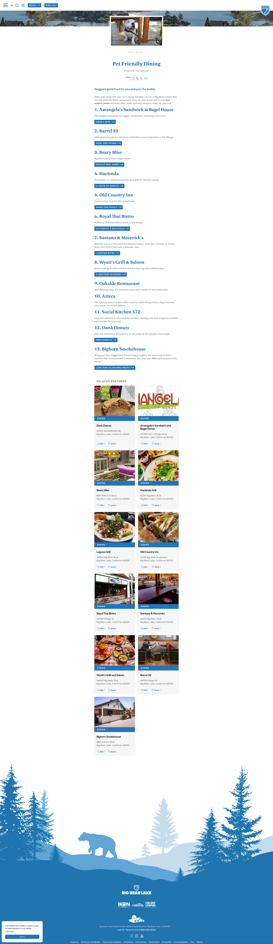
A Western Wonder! (108, 274)
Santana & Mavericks (152, 613)
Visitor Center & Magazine (112, 942)
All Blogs (137, 52)
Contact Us (75, 942)
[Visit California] (136, 905)
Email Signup (128, 942)
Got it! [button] (22, 937)
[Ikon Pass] (122, 904)
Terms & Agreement (181, 942)
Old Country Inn (149, 552)
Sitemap (199, 942)
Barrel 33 (145, 675)
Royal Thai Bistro (106, 613)
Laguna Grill (103, 552)
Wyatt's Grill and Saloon (110, 675)
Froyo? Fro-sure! (107, 164)
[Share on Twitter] (137, 78)
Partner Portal (154, 942)
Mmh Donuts (104, 340)
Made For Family (106, 207)
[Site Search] (23, 5)
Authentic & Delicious (110, 228)
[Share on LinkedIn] (141, 78)
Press (192, 942)
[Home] (261, 10)
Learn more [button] (9, 931)
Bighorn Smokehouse (109, 736)
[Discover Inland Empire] (150, 904)
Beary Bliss (103, 490)
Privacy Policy (167, 942)
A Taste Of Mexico (107, 186)
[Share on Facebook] (133, 78)
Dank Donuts (104, 425)
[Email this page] (145, 78)
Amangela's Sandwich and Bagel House (155, 427)
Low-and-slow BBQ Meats (113, 367)
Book (32, 5)
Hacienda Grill (148, 490)
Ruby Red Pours (106, 143)
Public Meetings (141, 942)
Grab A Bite (103, 122)
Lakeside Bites (105, 253)
